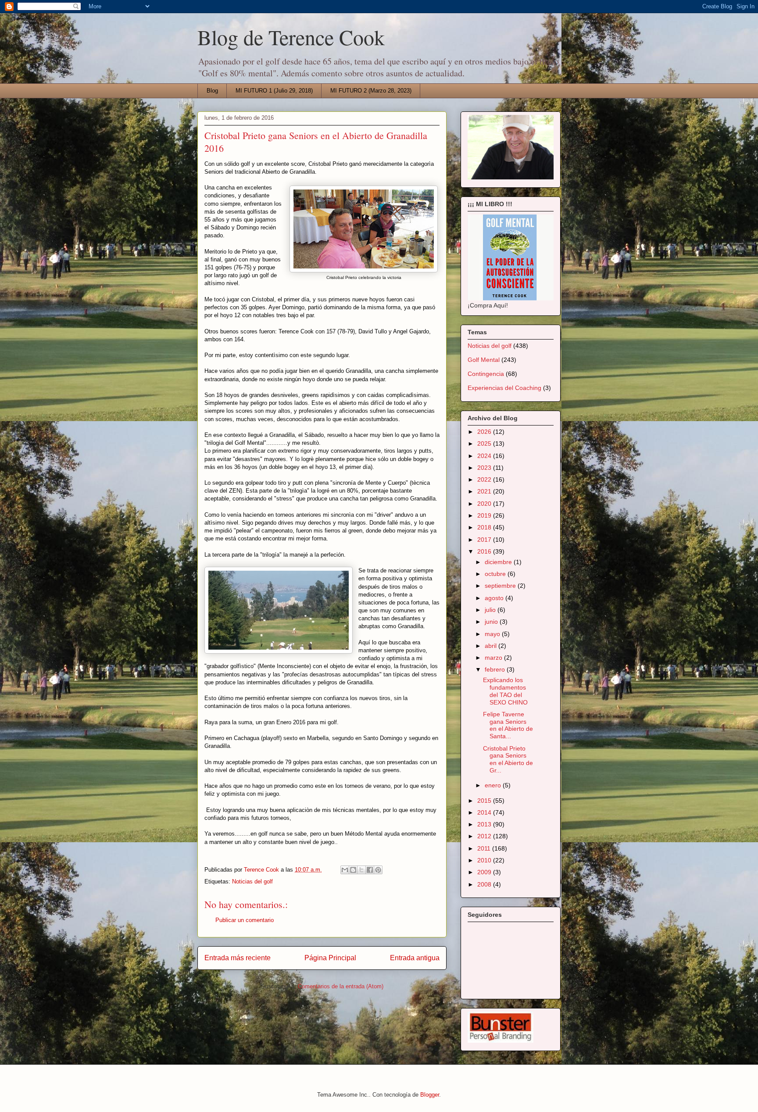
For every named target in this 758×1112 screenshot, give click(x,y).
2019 (485, 515)
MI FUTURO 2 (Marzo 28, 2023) (370, 90)
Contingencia (486, 373)
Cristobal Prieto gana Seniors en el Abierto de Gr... (508, 759)
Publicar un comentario (244, 920)
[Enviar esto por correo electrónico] (344, 869)
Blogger (429, 1094)
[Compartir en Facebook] (369, 869)
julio (491, 609)
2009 (485, 872)
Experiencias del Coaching (504, 387)
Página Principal (330, 958)
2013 (485, 824)
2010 (485, 860)
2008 (485, 884)
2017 (485, 539)
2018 (485, 527)
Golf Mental (484, 359)
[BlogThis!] (353, 869)
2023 (485, 467)
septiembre (501, 585)
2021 (485, 491)
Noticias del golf (252, 881)
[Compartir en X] (361, 869)
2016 (485, 551)
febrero (496, 669)
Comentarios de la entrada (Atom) (340, 986)
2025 (485, 443)
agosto (495, 597)
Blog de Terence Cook (291, 37)
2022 (485, 479)
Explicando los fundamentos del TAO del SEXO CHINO (505, 690)
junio (492, 621)
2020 (485, 503)
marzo (494, 657)
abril (491, 645)
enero (494, 785)
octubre (496, 573)
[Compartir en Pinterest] (378, 869)
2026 (485, 431)
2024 (485, 455)
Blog (212, 90)
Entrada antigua (415, 958)
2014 (485, 812)
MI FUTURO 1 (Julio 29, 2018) (274, 90)
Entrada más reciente (237, 958)
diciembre (499, 561)
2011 (484, 848)
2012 (485, 836)
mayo (493, 633)
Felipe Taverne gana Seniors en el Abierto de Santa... (508, 725)
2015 (485, 800)
